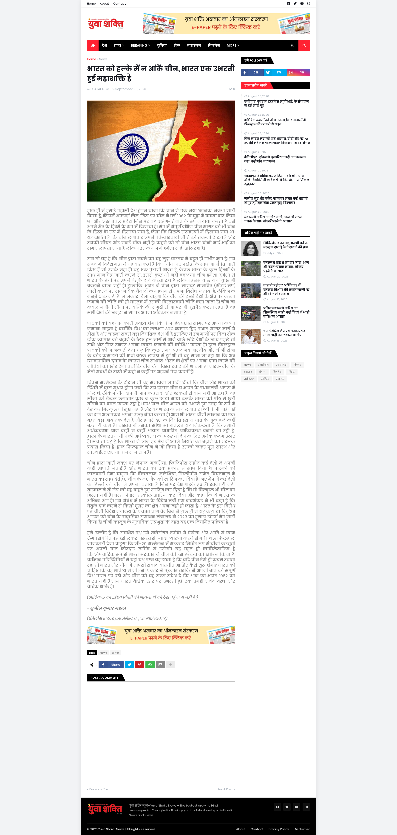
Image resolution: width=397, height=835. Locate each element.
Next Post (225, 789)
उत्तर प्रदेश (281, 365)
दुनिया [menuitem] (162, 45)
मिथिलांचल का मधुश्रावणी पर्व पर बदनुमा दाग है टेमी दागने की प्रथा (285, 245)
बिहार (292, 372)
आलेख (115, 653)
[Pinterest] (139, 664)
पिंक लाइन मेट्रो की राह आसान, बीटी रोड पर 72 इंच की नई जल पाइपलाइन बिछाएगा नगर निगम (277, 141)
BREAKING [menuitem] (139, 45)
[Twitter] (129, 664)
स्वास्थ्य (280, 379)
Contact (119, 4)
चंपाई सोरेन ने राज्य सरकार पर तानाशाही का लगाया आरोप (284, 333)
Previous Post (99, 789)
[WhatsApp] (150, 664)
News (103, 59)
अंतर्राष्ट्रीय (263, 365)
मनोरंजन (249, 379)
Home (91, 4)
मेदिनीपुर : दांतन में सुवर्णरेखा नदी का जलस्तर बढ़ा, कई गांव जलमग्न (275, 159)
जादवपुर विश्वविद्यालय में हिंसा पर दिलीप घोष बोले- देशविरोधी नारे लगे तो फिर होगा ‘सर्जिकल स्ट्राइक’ (276, 180)
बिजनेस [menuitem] (214, 45)
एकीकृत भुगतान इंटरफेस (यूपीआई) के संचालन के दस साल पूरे (276, 104)
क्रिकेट (297, 365)
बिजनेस (277, 372)
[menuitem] (93, 45)
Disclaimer (302, 829)
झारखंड (248, 372)
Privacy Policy (279, 829)
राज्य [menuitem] (117, 45)
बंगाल (262, 372)
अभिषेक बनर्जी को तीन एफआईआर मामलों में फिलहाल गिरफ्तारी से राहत (275, 122)
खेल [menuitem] (177, 45)
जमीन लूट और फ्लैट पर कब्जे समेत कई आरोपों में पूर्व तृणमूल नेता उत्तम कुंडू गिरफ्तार (276, 201)
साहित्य (265, 379)
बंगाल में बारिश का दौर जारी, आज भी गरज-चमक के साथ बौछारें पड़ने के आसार (273, 219)
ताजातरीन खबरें (255, 85)
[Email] (160, 664)
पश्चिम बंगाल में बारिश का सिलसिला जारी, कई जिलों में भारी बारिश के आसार (286, 312)
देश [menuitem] (104, 45)
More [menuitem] (231, 45)
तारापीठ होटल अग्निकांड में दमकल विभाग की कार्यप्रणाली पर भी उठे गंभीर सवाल (286, 289)
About (104, 4)
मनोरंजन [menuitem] (194, 45)
